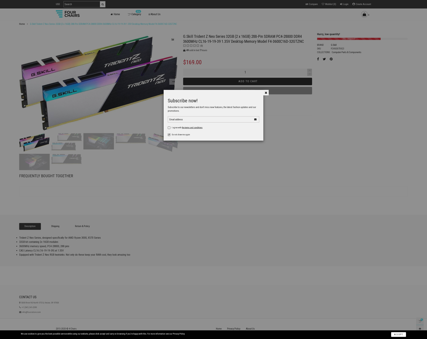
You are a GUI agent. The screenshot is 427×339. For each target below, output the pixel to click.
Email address (176, 119)
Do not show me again (181, 134)
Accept (398, 334)
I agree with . (187, 127)
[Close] (266, 92)
